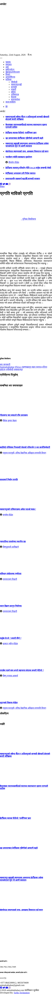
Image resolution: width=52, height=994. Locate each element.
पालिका (9, 79)
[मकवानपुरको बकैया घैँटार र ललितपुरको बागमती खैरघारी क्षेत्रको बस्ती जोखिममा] (10, 748)
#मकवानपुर (18, 369)
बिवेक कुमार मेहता (10, 420)
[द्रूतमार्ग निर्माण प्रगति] (10, 474)
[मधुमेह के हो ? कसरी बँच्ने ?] (10, 632)
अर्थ (7, 67)
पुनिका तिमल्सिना (28, 219)
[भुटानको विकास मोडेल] (10, 697)
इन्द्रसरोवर (15, 99)
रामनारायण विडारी (10, 579)
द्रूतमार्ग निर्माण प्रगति (9, 479)
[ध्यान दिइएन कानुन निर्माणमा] (10, 600)
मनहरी (13, 89)
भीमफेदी (14, 82)
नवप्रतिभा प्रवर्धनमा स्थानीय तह (13, 541)
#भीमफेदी (9, 369)
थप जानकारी (5, 364)
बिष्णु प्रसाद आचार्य (10, 676)
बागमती (14, 87)
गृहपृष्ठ (8, 62)
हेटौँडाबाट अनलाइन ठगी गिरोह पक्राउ (20, 173)
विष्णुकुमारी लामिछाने (11, 547)
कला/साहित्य (11, 102)
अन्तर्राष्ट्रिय (10, 77)
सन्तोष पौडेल (8, 515)
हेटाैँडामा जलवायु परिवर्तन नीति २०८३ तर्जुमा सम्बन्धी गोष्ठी (28, 168)
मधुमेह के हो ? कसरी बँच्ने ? (10, 638)
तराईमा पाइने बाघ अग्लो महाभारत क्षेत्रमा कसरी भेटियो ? (22, 670)
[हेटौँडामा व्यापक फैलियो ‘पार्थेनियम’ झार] (10, 813)
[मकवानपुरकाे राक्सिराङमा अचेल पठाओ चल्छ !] (10, 504)
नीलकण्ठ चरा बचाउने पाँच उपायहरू (14, 415)
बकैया (13, 92)
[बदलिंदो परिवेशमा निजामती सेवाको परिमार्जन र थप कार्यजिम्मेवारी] (10, 442)
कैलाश (13, 97)
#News (18, 367)
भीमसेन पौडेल (13, 162)
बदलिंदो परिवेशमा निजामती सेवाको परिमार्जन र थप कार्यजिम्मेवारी (25, 447)
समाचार (9, 64)
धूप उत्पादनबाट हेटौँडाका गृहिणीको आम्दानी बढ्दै (24, 138)
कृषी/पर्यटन (10, 69)
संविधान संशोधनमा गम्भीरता (10, 573)
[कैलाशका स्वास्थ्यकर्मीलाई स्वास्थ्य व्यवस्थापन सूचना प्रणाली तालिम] (10, 780)
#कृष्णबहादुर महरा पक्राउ (32, 367)
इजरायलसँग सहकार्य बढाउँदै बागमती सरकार (23, 178)
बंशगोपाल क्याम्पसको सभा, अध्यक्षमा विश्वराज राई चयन (27, 151)
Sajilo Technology (22, 993)
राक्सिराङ (15, 94)
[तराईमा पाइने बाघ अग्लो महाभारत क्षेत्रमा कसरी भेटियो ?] (10, 665)
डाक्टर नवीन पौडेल (10, 643)
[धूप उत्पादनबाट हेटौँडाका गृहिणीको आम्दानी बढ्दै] (10, 842)
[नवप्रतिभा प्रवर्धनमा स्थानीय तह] (10, 536)
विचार (8, 74)
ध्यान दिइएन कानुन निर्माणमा (11, 606)
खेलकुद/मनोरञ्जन (13, 72)
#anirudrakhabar (7, 367)
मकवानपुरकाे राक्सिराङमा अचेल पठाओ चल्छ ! (18, 509)
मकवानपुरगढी (16, 84)
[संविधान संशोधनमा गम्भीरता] (10, 568)
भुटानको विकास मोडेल (9, 702)
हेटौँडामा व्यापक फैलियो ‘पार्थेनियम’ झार (21, 132)
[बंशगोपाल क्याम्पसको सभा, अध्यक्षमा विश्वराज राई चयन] (10, 904)
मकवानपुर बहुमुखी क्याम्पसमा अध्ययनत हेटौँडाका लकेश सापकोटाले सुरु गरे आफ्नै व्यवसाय (27, 144)
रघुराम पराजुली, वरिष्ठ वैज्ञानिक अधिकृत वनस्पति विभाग (24, 453)
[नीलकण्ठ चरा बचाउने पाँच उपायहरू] (10, 410)
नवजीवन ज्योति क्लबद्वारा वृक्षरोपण (19, 157)
